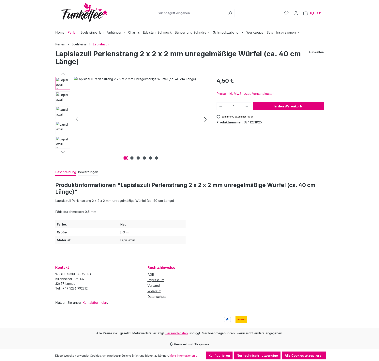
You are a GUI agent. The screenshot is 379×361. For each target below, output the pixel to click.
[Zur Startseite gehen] (82, 12)
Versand (153, 286)
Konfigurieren (219, 355)
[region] (132, 119)
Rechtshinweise (161, 267)
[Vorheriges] (77, 119)
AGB (150, 274)
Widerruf (154, 291)
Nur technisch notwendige (257, 355)
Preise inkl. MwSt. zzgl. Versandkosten (245, 94)
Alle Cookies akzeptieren (304, 355)
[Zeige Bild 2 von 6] (132, 158)
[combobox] (191, 13)
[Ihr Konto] (296, 13)
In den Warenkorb (288, 106)
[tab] (65, 172)
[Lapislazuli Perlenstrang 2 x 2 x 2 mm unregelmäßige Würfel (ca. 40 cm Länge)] (141, 119)
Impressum (155, 280)
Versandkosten (176, 333)
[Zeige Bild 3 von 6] (138, 158)
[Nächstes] (205, 119)
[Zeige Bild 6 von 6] (156, 158)
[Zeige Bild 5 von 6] (150, 158)
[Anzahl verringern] (221, 106)
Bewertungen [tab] (88, 172)
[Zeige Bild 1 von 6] (126, 158)
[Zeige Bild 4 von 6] (144, 158)
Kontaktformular (95, 303)
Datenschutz (156, 297)
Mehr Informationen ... (183, 355)
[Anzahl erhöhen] (247, 106)
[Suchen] (230, 13)
